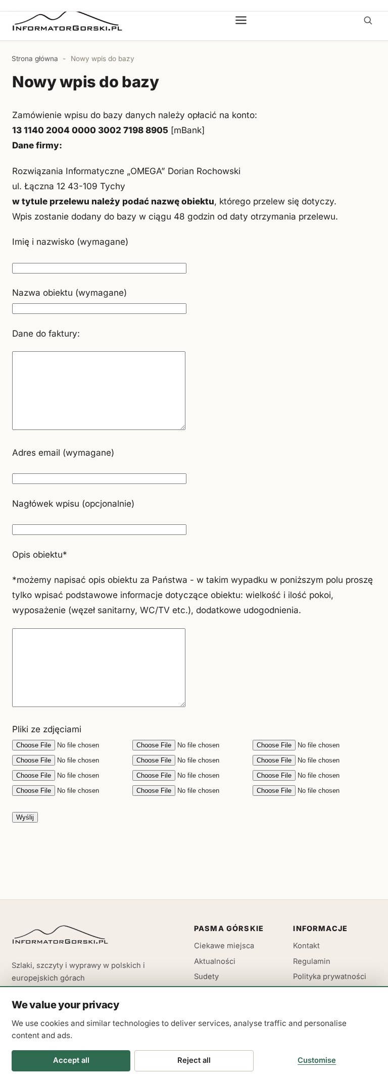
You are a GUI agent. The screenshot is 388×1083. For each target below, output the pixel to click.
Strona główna (35, 59)
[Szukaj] (367, 20)
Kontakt (306, 945)
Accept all (71, 1060)
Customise (317, 1060)
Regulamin (311, 961)
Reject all (194, 1060)
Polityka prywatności (329, 976)
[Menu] (241, 20)
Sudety (206, 976)
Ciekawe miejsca (224, 945)
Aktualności (214, 961)
